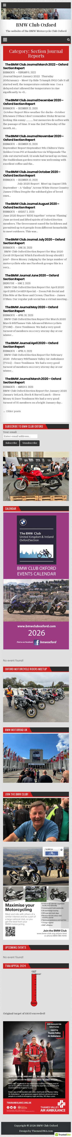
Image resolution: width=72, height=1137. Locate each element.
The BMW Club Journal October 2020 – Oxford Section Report (31, 174)
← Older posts (12, 411)
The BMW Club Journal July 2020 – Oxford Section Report (34, 241)
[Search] (68, 39)
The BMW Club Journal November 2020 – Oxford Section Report (33, 138)
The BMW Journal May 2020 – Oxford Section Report (30, 309)
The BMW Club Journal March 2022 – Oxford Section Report (35, 66)
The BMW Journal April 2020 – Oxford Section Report (30, 345)
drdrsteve (8, 283)
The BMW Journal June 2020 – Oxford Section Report (31, 277)
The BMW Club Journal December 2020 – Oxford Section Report (33, 102)
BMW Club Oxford (36, 25)
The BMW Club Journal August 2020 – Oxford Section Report (31, 206)
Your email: (10, 432)
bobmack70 (9, 72)
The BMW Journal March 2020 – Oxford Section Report (32, 381)
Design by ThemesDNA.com (36, 1131)
